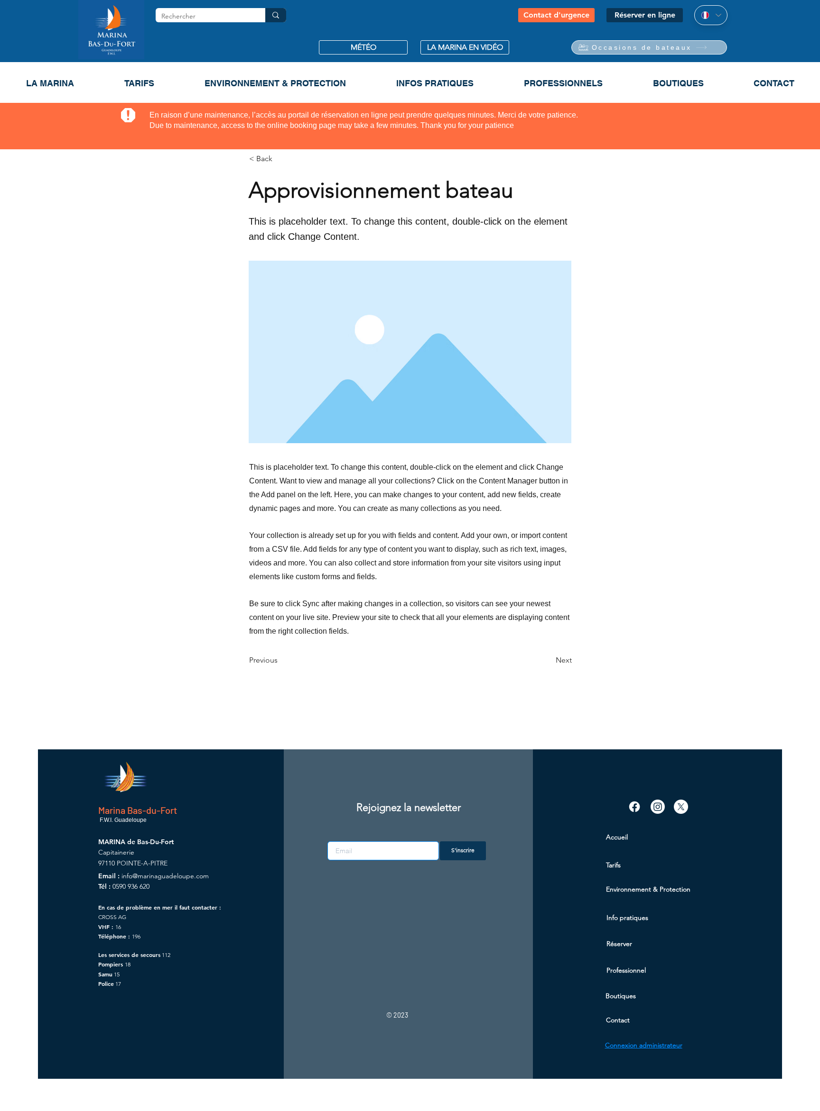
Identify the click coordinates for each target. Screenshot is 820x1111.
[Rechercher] (275, 15)
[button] (363, 47)
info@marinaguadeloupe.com (165, 876)
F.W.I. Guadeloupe (122, 820)
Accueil (617, 837)
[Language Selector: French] (710, 15)
